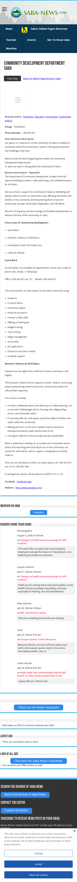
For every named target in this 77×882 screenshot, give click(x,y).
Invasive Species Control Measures (38, 639)
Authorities (28, 117)
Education (39, 117)
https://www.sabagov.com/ (29, 488)
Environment (51, 117)
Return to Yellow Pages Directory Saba (42, 78)
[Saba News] (38, 12)
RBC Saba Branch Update (33, 612)
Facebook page (24, 481)
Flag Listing (12, 78)
